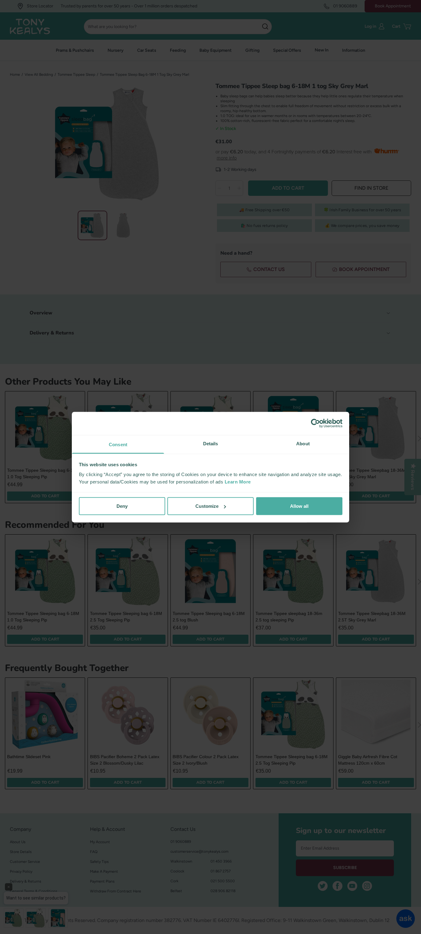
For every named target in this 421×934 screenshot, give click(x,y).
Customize (207, 506)
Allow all (299, 506)
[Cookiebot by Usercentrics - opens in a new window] (315, 423)
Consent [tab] (118, 444)
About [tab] (303, 443)
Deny (122, 506)
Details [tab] (210, 443)
